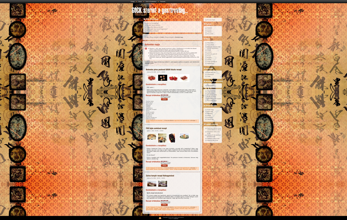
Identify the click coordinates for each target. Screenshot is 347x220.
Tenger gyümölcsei (212, 61)
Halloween (209, 113)
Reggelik (156, 208)
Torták (208, 76)
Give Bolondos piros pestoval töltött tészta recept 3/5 (164, 95)
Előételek (148, 105)
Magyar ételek (157, 209)
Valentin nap (210, 119)
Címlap (132, 1)
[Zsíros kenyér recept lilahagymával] (160, 176)
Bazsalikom (149, 115)
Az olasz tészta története (153, 25)
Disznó (155, 169)
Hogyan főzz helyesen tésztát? (155, 27)
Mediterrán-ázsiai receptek (214, 98)
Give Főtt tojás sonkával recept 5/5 (167, 161)
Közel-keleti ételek (212, 95)
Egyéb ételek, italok (164, 208)
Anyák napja (210, 109)
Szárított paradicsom (151, 117)
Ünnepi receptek (154, 37)
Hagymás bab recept (212, 140)
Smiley (148, 122)
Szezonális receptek (151, 109)
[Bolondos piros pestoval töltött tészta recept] (164, 69)
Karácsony (210, 117)
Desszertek (210, 33)
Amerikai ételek (211, 91)
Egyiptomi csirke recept (213, 138)
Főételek (148, 106)
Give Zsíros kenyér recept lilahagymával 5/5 (167, 200)
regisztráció (177, 120)
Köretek (209, 50)
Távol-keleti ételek (212, 100)
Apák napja (210, 111)
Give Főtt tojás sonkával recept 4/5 (166, 161)
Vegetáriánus (149, 108)
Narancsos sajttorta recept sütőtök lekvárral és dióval (214, 129)
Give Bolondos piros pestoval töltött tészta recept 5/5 (167, 95)
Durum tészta (149, 102)
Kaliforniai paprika (150, 119)
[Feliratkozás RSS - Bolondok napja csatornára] (160, 218)
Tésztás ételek (150, 101)
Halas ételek (210, 42)
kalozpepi (176, 218)
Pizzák (209, 55)
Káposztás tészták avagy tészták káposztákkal (213, 47)
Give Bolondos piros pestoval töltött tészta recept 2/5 (163, 95)
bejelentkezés (185, 120)
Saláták (209, 59)
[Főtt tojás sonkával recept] (156, 128)
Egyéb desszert (211, 72)
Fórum (140, 1)
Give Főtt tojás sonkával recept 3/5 (164, 161)
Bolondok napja (150, 113)
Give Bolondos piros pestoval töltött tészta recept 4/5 (166, 95)
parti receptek (149, 208)
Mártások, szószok (212, 54)
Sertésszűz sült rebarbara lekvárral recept (214, 135)
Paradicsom (149, 116)
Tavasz (148, 110)
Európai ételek (170, 209)
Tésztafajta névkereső (152, 31)
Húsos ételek (149, 169)
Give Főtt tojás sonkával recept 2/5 (163, 161)
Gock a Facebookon (151, 1)
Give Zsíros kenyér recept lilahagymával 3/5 (164, 200)
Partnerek (162, 1)
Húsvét (194, 169)
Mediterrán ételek (211, 96)
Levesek (209, 30)
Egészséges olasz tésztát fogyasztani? (157, 29)
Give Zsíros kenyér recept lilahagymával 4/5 (166, 200)
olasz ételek (149, 104)
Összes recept (211, 19)
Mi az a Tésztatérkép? (153, 23)
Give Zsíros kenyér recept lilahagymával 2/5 (163, 200)
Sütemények (210, 74)
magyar (164, 209)
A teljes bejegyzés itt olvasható (154, 120)
